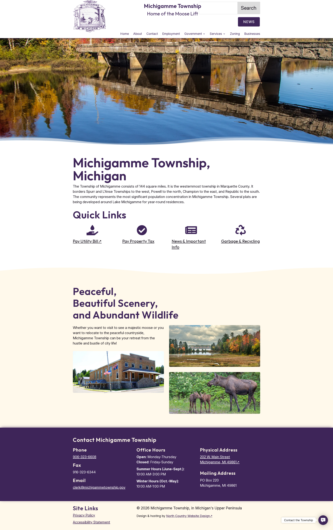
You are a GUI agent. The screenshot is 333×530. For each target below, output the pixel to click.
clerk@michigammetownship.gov (99, 487)
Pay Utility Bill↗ (87, 241)
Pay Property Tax (138, 241)
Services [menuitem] (216, 34)
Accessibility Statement (91, 522)
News (249, 22)
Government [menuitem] (193, 34)
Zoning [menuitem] (235, 34)
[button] (323, 520)
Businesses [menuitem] (252, 34)
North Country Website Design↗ (189, 516)
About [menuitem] (137, 34)
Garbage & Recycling (240, 241)
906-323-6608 (84, 457)
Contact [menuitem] (152, 34)
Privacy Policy (84, 515)
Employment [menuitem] (171, 34)
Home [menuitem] (124, 34)
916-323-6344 (84, 472)
